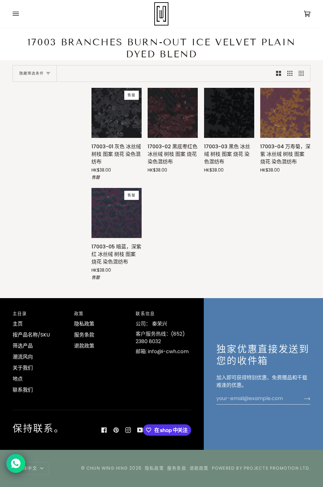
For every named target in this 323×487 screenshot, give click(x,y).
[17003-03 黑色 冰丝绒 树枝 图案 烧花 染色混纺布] (229, 113)
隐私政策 (84, 323)
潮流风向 (23, 356)
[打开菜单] (22, 14)
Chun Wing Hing (107, 468)
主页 (18, 323)
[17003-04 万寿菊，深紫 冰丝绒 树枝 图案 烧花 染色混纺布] (285, 113)
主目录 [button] (20, 314)
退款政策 (84, 345)
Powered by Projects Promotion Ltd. (261, 468)
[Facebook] (104, 430)
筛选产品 (23, 345)
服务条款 (84, 334)
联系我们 (23, 390)
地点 (18, 378)
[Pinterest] (116, 430)
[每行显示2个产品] (278, 73)
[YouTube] (140, 430)
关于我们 (23, 367)
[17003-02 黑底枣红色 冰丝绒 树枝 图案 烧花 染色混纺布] (173, 113)
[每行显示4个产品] (303, 73)
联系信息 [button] (145, 314)
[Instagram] (128, 430)
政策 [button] (79, 314)
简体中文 (28, 468)
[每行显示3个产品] (290, 73)
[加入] (302, 399)
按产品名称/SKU (31, 334)
